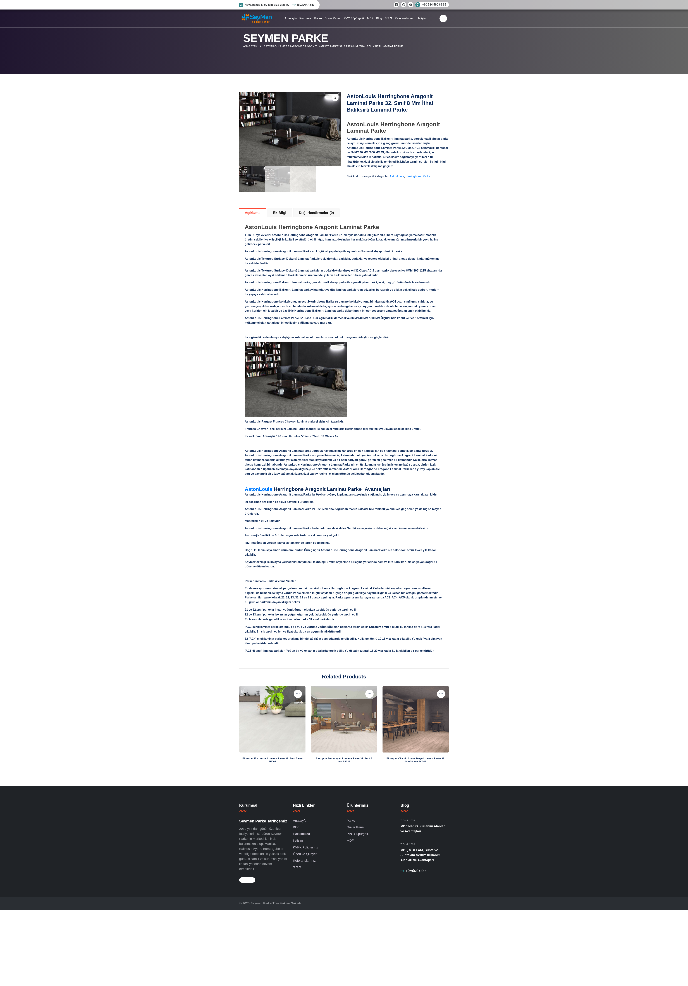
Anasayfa (291, 18)
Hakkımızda (301, 834)
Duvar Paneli (332, 18)
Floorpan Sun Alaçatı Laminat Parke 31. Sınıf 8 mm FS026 (344, 760)
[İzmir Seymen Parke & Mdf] (256, 18)
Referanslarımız (405, 18)
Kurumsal (305, 18)
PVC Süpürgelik (354, 18)
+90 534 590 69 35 (434, 4)
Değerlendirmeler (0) (316, 213)
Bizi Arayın (305, 4)
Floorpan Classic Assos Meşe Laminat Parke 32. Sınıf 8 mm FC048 (415, 760)
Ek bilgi (279, 213)
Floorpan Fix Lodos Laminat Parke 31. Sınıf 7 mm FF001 (272, 760)
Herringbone (413, 176)
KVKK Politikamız (305, 847)
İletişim (421, 18)
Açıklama (253, 213)
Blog (379, 18)
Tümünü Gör (416, 870)
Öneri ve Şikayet (305, 854)
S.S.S (388, 18)
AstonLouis (397, 176)
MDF (370, 18)
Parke (318, 18)
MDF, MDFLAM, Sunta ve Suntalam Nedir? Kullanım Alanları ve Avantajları (420, 855)
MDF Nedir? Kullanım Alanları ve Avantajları (423, 828)
